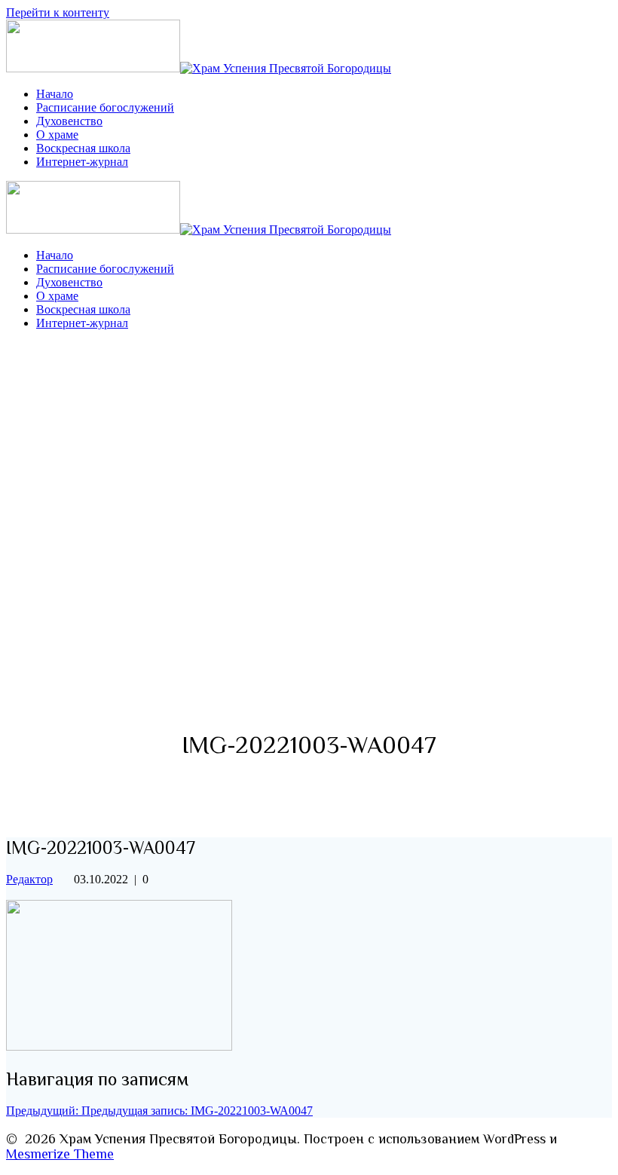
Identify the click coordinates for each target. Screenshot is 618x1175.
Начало (54, 93)
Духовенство (69, 121)
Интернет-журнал (82, 161)
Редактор (29, 879)
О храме (57, 134)
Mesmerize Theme (60, 1153)
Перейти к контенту (57, 12)
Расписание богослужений (105, 107)
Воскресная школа (83, 148)
